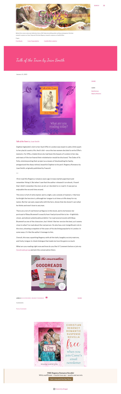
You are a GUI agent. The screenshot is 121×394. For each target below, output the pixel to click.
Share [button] (94, 81)
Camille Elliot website (50, 41)
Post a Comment (21, 309)
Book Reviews (95, 91)
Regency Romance (96, 93)
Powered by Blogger (61, 389)
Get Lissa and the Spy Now (60, 379)
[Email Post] (46, 298)
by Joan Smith (27, 141)
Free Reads (19, 41)
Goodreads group (23, 250)
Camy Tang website (33, 41)
